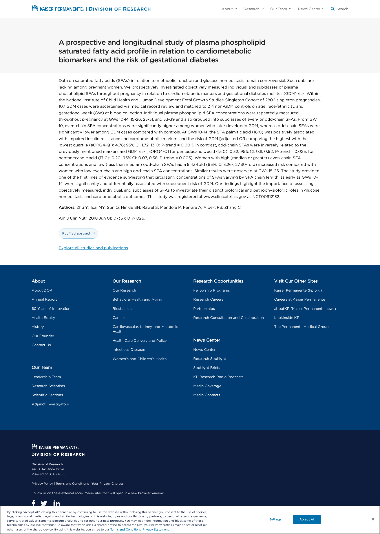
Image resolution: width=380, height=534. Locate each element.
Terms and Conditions (72, 483)
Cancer (119, 318)
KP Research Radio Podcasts (218, 377)
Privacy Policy (42, 483)
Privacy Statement (155, 529)
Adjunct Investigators (50, 404)
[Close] (373, 519)
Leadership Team (46, 377)
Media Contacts (206, 395)
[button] (340, 11)
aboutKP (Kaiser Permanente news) (305, 308)
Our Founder (43, 336)
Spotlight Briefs (206, 368)
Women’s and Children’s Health (140, 359)
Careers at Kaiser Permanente (299, 299)
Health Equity (43, 318)
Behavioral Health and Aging (137, 299)
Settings (275, 519)
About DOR (42, 290)
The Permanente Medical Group (301, 327)
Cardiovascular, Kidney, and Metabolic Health (145, 329)
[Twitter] (44, 503)
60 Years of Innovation (51, 308)
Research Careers (208, 299)
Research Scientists (48, 386)
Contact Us (41, 345)
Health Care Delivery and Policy (140, 340)
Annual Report (44, 299)
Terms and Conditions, (125, 529)
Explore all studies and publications (93, 248)
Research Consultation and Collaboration (228, 318)
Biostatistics (123, 308)
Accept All (307, 519)
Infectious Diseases (129, 349)
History (38, 327)
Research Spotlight (209, 358)
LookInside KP (286, 318)
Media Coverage (207, 386)
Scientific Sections (47, 395)
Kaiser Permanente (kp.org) (298, 290)
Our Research (124, 290)
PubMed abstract (76, 233)
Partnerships (204, 308)
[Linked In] (56, 503)
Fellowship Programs (211, 290)
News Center (204, 349)
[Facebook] (33, 503)
